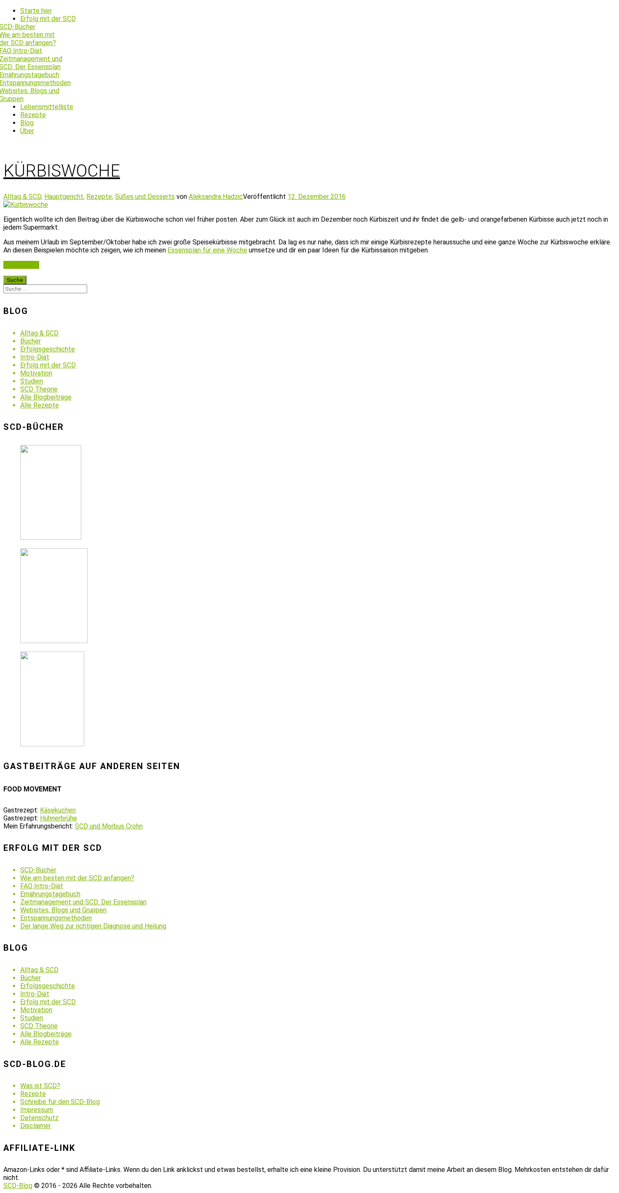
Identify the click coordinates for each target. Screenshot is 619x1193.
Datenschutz (39, 1118)
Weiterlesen (21, 265)
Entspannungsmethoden (56, 918)
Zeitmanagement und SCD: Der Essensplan (83, 902)
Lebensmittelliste (46, 107)
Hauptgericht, (64, 197)
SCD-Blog (17, 1186)
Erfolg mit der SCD (48, 19)
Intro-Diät (34, 357)
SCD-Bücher (38, 870)
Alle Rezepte (39, 405)
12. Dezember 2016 (317, 197)
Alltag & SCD (39, 333)
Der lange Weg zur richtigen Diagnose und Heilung (93, 926)
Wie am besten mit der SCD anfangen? (77, 878)
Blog (27, 123)
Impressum (36, 1110)
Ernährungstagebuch (50, 894)
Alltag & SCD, (23, 197)
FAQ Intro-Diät (41, 886)
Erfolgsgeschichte (47, 349)
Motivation (36, 373)
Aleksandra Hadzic (216, 197)
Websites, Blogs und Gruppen (63, 910)
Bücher (30, 341)
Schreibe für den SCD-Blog (60, 1102)
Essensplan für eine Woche (207, 250)
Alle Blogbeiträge (46, 397)
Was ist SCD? (40, 1086)
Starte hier (36, 11)
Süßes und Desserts (145, 197)
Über (27, 131)
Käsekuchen (58, 810)
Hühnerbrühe (58, 818)
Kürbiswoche (61, 171)
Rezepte (33, 115)
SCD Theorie (39, 389)
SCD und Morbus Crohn (109, 826)
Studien (31, 381)
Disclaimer (35, 1126)
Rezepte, (99, 197)
